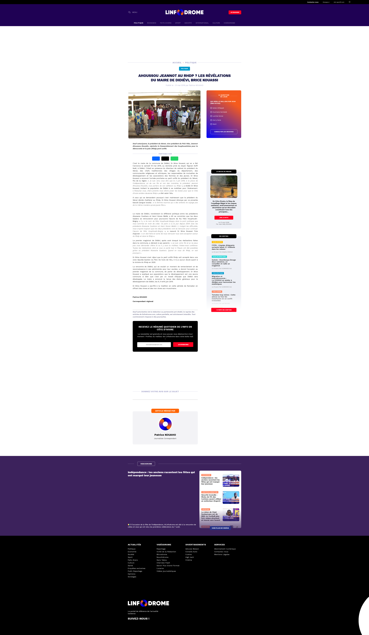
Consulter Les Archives (224, 132)
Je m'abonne (235, 12)
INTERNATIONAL (202, 23)
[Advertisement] (184, 43)
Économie (151, 23)
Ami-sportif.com (339, 2)
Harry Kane (217, 120)
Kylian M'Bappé (218, 108)
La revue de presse (223, 171)
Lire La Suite (223, 217)
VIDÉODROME (229, 23)
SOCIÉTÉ (188, 23)
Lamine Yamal (218, 116)
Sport (178, 23)
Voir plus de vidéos (220, 528)
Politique (138, 23)
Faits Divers (165, 23)
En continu (223, 236)
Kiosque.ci (326, 2)
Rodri (214, 124)
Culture (216, 23)
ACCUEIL (177, 62)
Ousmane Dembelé (220, 112)
